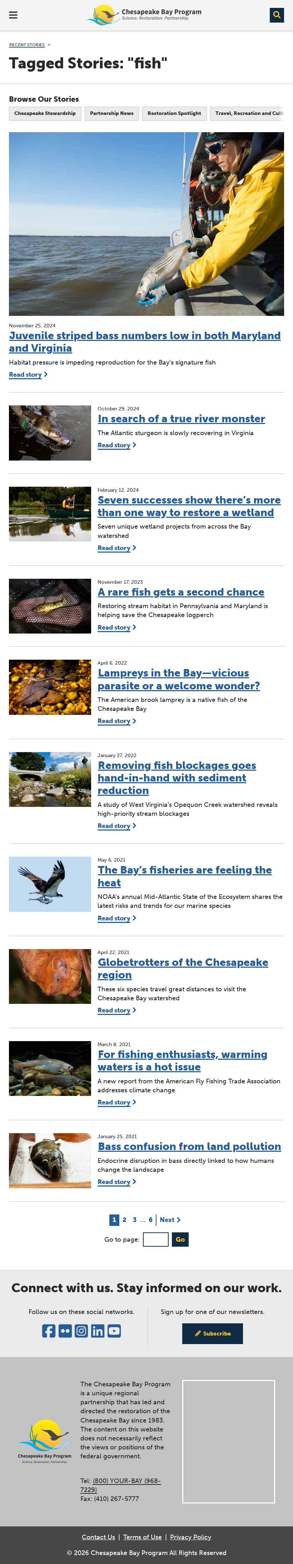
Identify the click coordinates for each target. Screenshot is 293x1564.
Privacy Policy (190, 1537)
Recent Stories (27, 44)
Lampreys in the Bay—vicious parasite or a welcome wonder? (179, 679)
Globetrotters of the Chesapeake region (183, 968)
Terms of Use (142, 1537)
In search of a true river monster (181, 418)
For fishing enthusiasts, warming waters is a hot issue (183, 1060)
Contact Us (98, 1537)
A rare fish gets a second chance (181, 592)
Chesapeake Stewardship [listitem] (45, 113)
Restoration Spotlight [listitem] (174, 113)
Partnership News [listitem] (112, 113)
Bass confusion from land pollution (189, 1146)
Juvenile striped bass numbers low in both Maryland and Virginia (145, 342)
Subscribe (217, 1333)
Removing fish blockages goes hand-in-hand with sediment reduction (177, 778)
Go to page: (122, 1239)
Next (167, 1220)
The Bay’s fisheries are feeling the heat (185, 876)
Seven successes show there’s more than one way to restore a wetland (189, 506)
